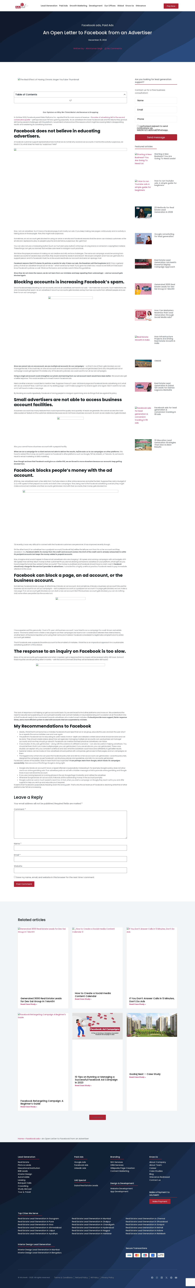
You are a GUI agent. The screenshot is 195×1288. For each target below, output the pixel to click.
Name (17, 844)
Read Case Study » (29, 1004)
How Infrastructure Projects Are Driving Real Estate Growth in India (164, 340)
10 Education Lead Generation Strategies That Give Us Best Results (165, 443)
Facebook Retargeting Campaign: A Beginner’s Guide (42, 1102)
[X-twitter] (166, 1278)
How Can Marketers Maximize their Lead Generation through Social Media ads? (164, 313)
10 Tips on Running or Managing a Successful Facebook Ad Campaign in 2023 (96, 1079)
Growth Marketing (78, 5)
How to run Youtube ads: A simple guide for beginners (165, 183)
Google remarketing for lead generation (164, 235)
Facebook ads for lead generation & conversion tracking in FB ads (165, 411)
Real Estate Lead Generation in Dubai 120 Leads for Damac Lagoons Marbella (164, 386)
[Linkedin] (162, 1278)
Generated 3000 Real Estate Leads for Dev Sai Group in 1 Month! (164, 286)
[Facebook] (152, 1278)
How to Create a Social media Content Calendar (93, 995)
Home (21, 1138)
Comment (20, 809)
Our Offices (110, 5)
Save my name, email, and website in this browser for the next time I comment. (55, 877)
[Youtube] (176, 1278)
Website (18, 866)
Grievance (141, 5)
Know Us (130, 5)
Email (17, 855)
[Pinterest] (171, 1278)
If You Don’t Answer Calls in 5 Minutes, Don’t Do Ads (151, 1000)
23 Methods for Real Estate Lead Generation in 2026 (164, 209)
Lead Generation (49, 5)
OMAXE (157, 360)
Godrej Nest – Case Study (145, 1074)
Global (120, 5)
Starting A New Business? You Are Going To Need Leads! (165, 156)
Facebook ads (91, 25)
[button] (124, 94)
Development (96, 5)
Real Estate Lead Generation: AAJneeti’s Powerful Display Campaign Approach (165, 263)
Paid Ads (63, 5)
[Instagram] (157, 1278)
